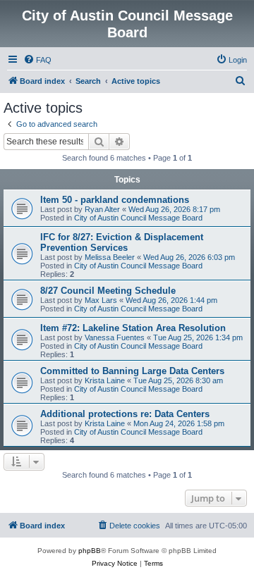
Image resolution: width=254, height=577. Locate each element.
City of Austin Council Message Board (138, 217)
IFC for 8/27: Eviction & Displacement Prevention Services (121, 242)
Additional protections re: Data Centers (125, 414)
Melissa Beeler (110, 257)
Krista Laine (105, 380)
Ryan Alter (102, 209)
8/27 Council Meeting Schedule (108, 290)
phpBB (89, 550)
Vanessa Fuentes (115, 337)
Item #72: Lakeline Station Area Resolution (133, 328)
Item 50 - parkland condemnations (114, 199)
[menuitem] (37, 59)
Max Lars (101, 300)
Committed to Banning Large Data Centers (132, 371)
